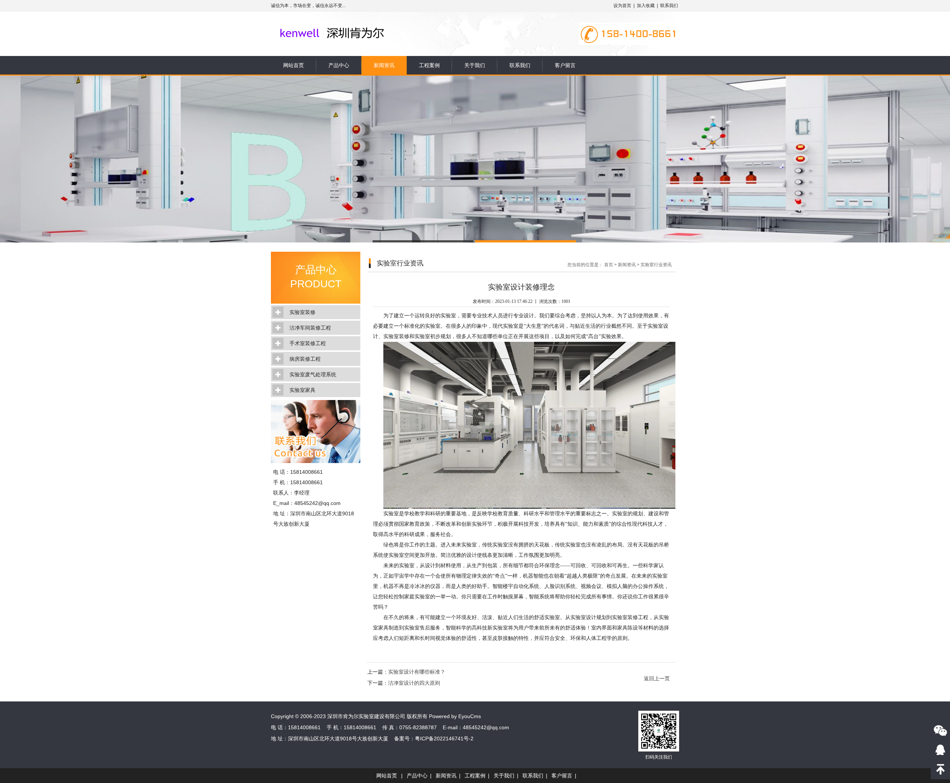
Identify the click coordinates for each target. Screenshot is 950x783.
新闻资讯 (384, 65)
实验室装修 (302, 312)
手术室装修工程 (307, 343)
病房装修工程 (305, 359)
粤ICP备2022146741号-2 (444, 738)
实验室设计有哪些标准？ (416, 672)
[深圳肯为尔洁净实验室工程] (346, 23)
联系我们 (669, 5)
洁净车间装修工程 (310, 328)
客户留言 (565, 65)
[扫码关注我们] (940, 730)
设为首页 (622, 5)
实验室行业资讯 (656, 264)
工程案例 (429, 65)
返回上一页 (657, 678)
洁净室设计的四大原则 (414, 683)
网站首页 (293, 65)
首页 (608, 264)
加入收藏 (646, 5)
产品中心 (338, 65)
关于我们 (474, 65)
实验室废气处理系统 (312, 374)
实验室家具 (302, 390)
